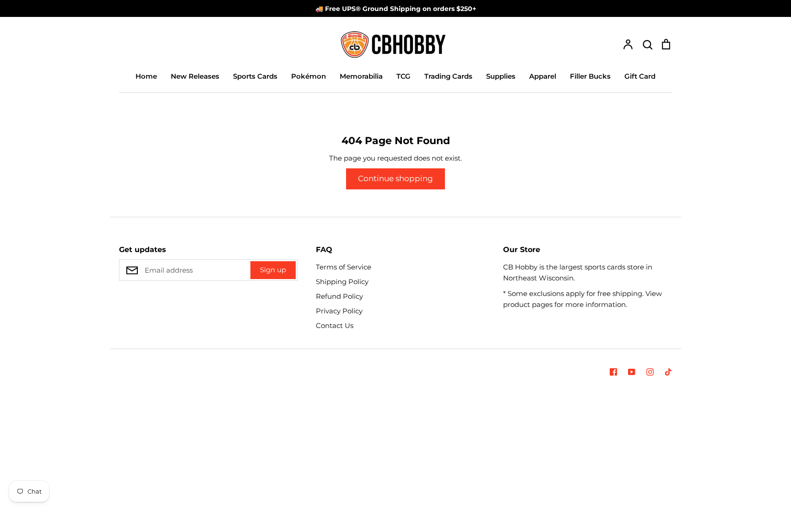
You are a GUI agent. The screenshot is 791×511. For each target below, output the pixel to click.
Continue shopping (395, 178)
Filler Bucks (590, 76)
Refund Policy (339, 296)
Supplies (500, 76)
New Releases (195, 76)
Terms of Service (343, 267)
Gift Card (640, 76)
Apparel (542, 76)
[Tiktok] (668, 372)
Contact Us (334, 325)
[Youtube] (632, 372)
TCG (403, 76)
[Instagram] (650, 372)
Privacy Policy (339, 311)
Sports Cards (255, 76)
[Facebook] (613, 372)
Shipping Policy (342, 281)
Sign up (273, 269)
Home (146, 76)
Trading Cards (448, 76)
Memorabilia (361, 76)
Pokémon (308, 76)
